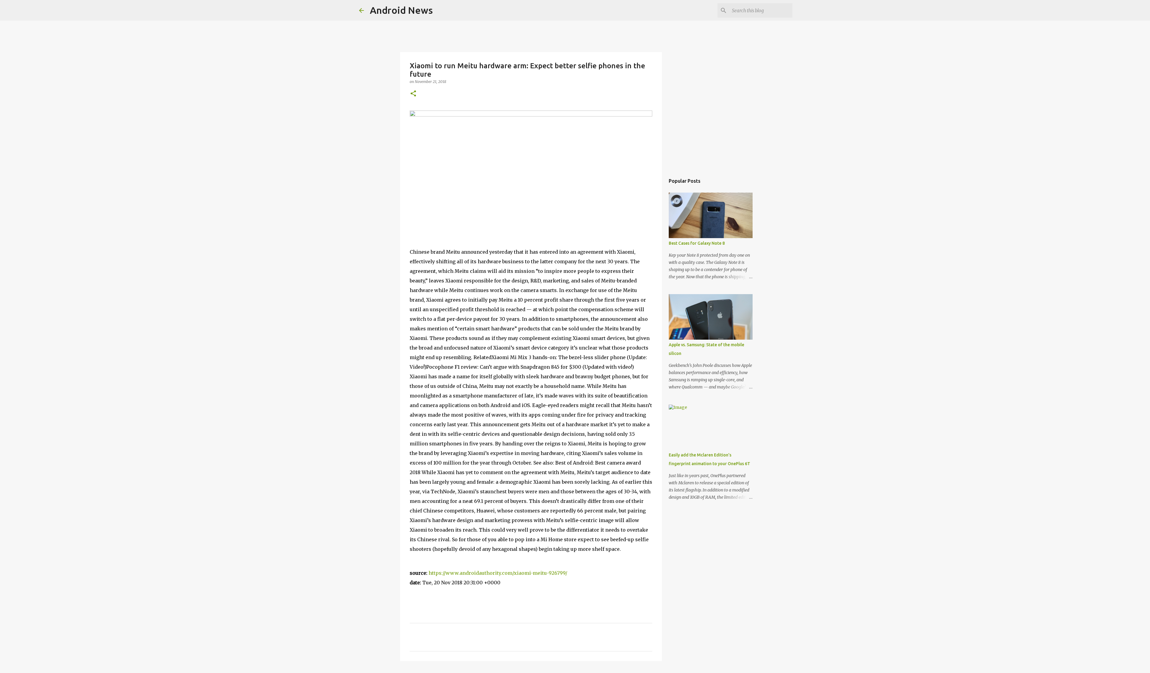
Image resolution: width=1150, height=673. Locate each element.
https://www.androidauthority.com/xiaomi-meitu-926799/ (498, 573)
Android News (401, 10)
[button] (413, 94)
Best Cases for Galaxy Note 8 (697, 243)
